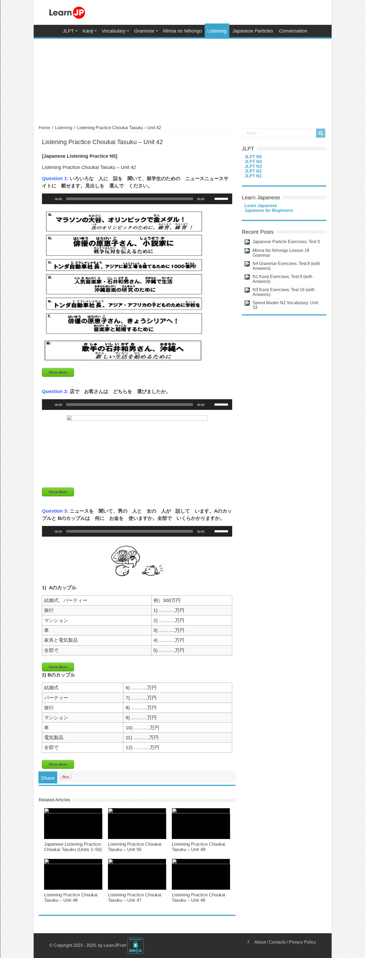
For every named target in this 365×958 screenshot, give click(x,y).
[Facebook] (248, 942)
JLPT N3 (253, 166)
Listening (217, 31)
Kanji (88, 31)
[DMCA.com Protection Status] (135, 945)
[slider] (222, 198)
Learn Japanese (260, 205)
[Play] (49, 198)
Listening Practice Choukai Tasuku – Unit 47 (134, 897)
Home (53, 30)
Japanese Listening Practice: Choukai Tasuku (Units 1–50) (73, 847)
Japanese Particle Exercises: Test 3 (286, 241)
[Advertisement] (183, 78)
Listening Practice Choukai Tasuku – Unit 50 (134, 847)
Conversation (293, 31)
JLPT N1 (253, 176)
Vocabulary (114, 31)
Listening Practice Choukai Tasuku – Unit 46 (198, 897)
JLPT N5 (253, 157)
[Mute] (210, 198)
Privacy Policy (302, 942)
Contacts (277, 942)
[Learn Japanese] (67, 11)
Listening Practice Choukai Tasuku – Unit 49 (198, 847)
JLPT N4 (253, 161)
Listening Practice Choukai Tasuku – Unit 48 (71, 897)
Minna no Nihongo (182, 31)
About (260, 942)
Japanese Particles (252, 31)
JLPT (68, 31)
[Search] (320, 133)
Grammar (144, 31)
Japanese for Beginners (268, 210)
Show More (58, 372)
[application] (137, 198)
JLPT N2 (253, 171)
